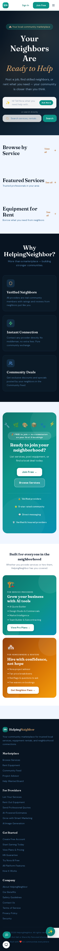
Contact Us (9, 902)
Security (7, 918)
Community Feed (12, 770)
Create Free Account (14, 839)
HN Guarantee (10, 855)
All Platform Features (14, 865)
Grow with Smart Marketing (17, 818)
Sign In (25, 5)
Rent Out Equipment (14, 802)
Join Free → (29, 472)
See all (49, 182)
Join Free (41, 5)
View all (47, 150)
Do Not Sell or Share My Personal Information (29, 937)
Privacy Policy (10, 913)
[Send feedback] (7, 935)
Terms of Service (12, 907)
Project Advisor (11, 775)
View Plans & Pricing (13, 849)
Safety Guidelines (12, 897)
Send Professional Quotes (17, 807)
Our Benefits (9, 892)
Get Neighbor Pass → (23, 690)
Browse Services (29, 482)
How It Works (10, 870)
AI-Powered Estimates (15, 812)
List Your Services (12, 796)
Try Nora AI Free (11, 860)
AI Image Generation (14, 823)
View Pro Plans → (20, 627)
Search (49, 118)
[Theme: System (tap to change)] (6, 944)
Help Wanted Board (13, 781)
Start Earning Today (13, 844)
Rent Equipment (11, 765)
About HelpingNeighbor (15, 886)
